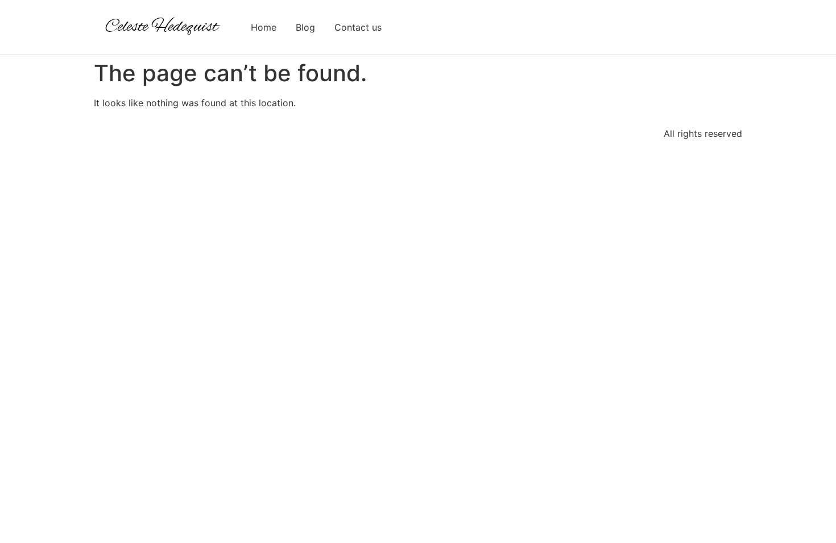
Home (263, 27)
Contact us (358, 27)
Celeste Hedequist (161, 27)
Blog (305, 27)
